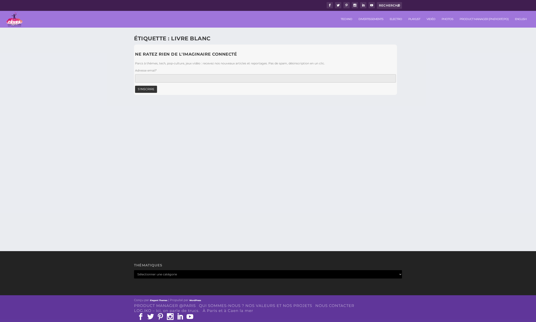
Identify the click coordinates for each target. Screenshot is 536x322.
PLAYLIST (414, 19)
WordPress (195, 300)
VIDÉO (430, 19)
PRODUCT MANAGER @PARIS (165, 305)
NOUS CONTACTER (334, 305)
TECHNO (346, 19)
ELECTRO (396, 19)
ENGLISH (521, 19)
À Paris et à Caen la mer (228, 310)
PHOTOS (447, 19)
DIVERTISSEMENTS (370, 19)
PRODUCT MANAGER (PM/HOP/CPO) (484, 19)
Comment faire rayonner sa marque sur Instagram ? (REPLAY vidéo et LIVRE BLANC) (226, 219)
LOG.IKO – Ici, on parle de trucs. (167, 310)
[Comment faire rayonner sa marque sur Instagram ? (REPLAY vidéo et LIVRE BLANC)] (226, 157)
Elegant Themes (158, 300)
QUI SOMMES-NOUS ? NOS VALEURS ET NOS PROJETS (255, 305)
